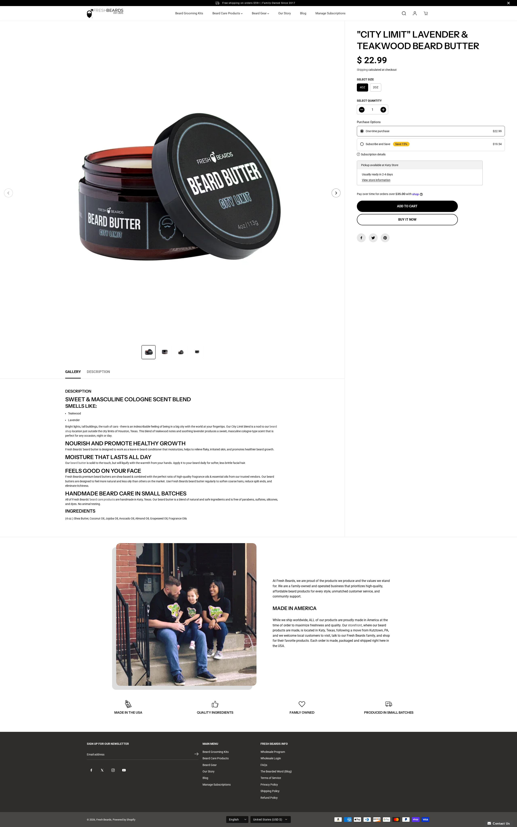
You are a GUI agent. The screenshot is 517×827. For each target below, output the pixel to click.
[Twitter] (373, 237)
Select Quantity (369, 100)
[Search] (403, 13)
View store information (376, 180)
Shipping (362, 70)
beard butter (78, 463)
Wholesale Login (271, 758)
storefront (355, 625)
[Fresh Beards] (105, 13)
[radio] (431, 131)
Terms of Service (271, 778)
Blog (303, 13)
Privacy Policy (269, 784)
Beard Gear (259, 13)
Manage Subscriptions (330, 13)
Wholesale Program (273, 751)
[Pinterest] (385, 237)
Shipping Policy (270, 791)
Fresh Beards (103, 819)
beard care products (102, 499)
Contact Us (500, 823)
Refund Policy (269, 797)
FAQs (264, 765)
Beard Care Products (226, 13)
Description (98, 372)
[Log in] (414, 13)
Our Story (284, 13)
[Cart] (425, 13)
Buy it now (407, 219)
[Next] (336, 193)
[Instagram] (113, 770)
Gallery (73, 372)
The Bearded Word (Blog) (276, 771)
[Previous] (8, 193)
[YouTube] (124, 770)
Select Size (365, 79)
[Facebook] (361, 237)
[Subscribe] (196, 755)
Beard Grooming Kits (189, 13)
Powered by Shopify (124, 819)
